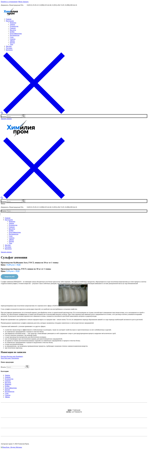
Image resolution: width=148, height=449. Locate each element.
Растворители (9, 391)
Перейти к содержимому (9, 2)
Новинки (8, 384)
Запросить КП (9, 276)
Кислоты (8, 382)
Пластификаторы (11, 388)
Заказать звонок (6, 119)
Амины (7, 375)
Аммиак (7, 377)
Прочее (7, 390)
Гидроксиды (9, 379)
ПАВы (7, 386)
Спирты (7, 395)
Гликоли (8, 380)
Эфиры (7, 397)
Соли (6, 393)
